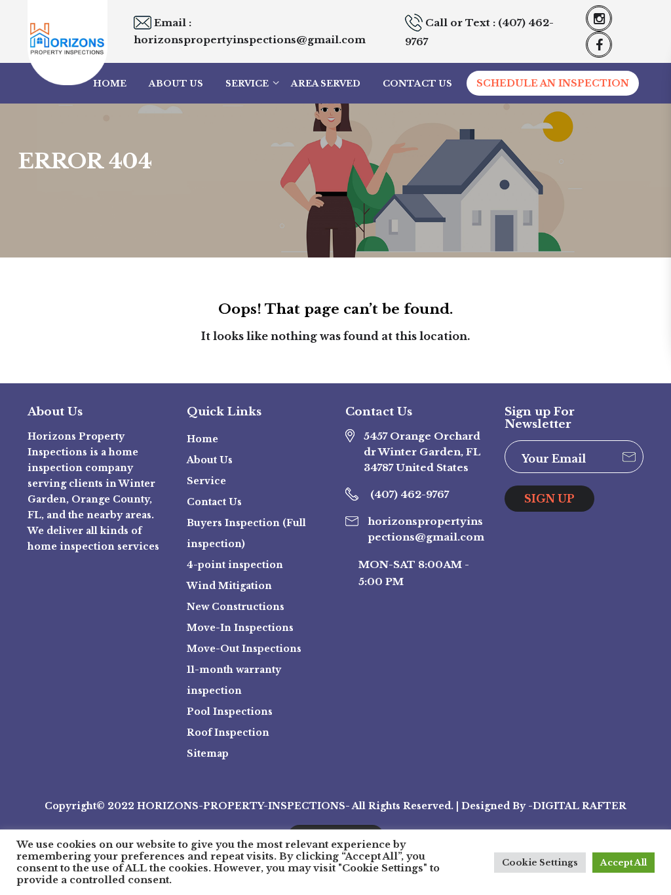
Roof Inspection (228, 732)
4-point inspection (235, 565)
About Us (176, 83)
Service (247, 83)
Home (109, 83)
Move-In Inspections (240, 628)
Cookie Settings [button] (540, 862)
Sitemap (208, 753)
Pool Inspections (230, 711)
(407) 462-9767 (409, 494)
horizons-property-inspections (241, 806)
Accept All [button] (623, 862)
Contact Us (417, 83)
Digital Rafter (579, 806)
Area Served (325, 83)
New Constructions (235, 607)
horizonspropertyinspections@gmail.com (250, 39)
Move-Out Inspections (244, 649)
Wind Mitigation (229, 586)
